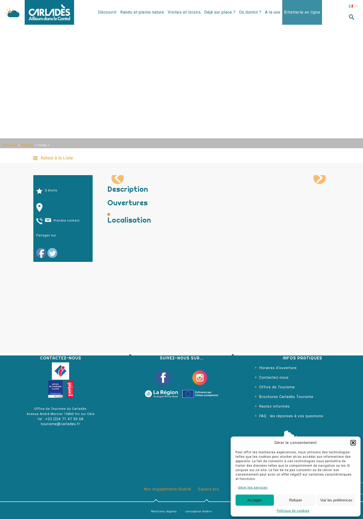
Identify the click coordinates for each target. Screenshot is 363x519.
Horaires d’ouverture (278, 368)
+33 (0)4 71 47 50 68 (64, 419)
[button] (353, 442)
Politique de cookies (293, 511)
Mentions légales (164, 511)
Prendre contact (67, 220)
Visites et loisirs (184, 12)
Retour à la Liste (57, 158)
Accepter (254, 500)
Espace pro (209, 489)
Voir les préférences (336, 500)
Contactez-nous (274, 377)
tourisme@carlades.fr (60, 424)
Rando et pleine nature (142, 12)
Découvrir (107, 12)
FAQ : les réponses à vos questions (291, 416)
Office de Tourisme (277, 387)
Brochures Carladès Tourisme (286, 397)
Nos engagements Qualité (167, 489)
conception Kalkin (198, 511)
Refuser (295, 500)
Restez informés (274, 406)
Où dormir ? (250, 12)
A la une (273, 12)
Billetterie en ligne (302, 12)
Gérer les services (252, 487)
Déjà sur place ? (220, 12)
